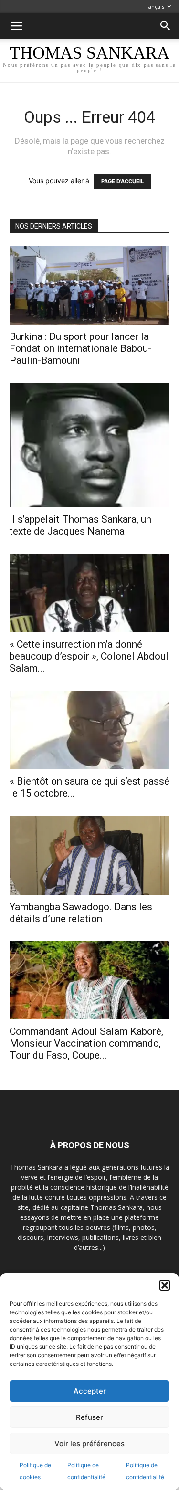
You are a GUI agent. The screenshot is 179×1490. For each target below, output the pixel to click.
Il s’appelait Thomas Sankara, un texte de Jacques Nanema (80, 525)
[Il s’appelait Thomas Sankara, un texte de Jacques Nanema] (89, 445)
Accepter (90, 1391)
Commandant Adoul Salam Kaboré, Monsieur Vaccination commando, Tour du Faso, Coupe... (86, 1043)
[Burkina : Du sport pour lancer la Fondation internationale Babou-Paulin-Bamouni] (89, 285)
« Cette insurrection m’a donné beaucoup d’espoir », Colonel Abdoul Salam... (89, 656)
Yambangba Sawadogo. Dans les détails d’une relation (81, 912)
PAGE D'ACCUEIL (122, 181)
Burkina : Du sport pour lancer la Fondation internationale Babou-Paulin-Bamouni (80, 348)
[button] (164, 1285)
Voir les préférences (89, 1443)
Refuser (89, 1417)
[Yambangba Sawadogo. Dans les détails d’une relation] (89, 855)
